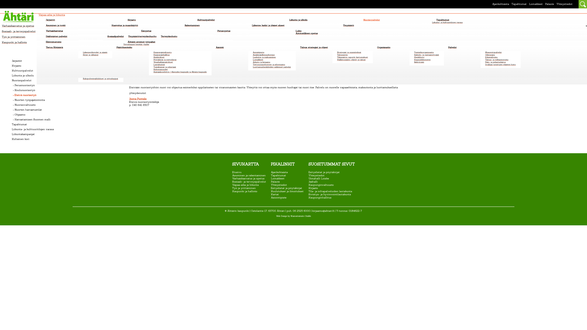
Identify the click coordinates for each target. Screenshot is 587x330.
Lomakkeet (536, 4)
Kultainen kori (20, 139)
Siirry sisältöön (9, 1)
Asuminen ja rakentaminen (249, 175)
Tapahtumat (519, 4)
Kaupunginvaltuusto (321, 184)
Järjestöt (17, 60)
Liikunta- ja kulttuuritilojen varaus (33, 129)
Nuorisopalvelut (21, 80)
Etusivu (237, 172)
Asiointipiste (278, 197)
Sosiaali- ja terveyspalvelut (249, 181)
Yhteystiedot (564, 4)
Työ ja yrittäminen (244, 188)
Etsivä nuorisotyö (25, 95)
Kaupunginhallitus (319, 197)
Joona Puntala (137, 98)
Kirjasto (16, 65)
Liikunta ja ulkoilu (23, 75)
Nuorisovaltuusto (25, 104)
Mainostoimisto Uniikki (301, 216)
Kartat (275, 194)
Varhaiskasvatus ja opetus (248, 178)
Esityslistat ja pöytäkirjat (286, 188)
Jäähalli (313, 181)
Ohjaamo (20, 114)
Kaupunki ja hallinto (245, 191)
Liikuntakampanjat (23, 134)
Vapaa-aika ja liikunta (245, 184)
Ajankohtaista (500, 4)
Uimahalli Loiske (318, 178)
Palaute (549, 4)
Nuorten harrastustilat (28, 109)
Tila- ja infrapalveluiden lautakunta (330, 191)
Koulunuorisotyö (25, 90)
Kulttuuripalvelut (22, 70)
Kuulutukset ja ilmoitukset (287, 191)
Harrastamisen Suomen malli (32, 119)
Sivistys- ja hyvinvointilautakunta (329, 194)
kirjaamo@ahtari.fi (323, 210)
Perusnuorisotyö (25, 85)
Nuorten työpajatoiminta (30, 99)
